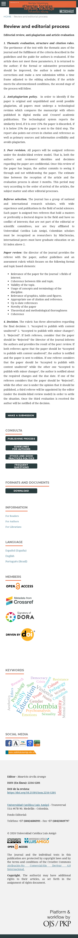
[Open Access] (19, 589)
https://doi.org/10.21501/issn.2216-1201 (31, 792)
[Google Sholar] (30, 745)
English (9, 556)
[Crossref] (19, 604)
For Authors (12, 521)
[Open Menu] (3, 3)
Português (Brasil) (16, 561)
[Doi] (20, 640)
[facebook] (8, 745)
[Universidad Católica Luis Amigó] (20, 753)
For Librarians (13, 526)
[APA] (37, 745)
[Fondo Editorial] (23, 745)
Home (7, 16)
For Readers (12, 516)
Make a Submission (21, 415)
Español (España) (15, 550)
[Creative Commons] (14, 842)
